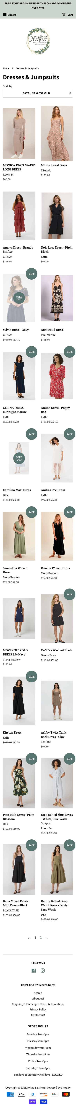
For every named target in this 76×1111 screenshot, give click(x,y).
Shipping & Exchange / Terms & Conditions (38, 1004)
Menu (12, 14)
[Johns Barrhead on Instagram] (43, 971)
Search (38, 993)
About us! (38, 998)
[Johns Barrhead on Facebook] (33, 971)
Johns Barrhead (36, 1087)
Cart (70, 15)
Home (6, 68)
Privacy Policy (38, 1009)
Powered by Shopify (59, 1087)
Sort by (7, 86)
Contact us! (38, 1015)
